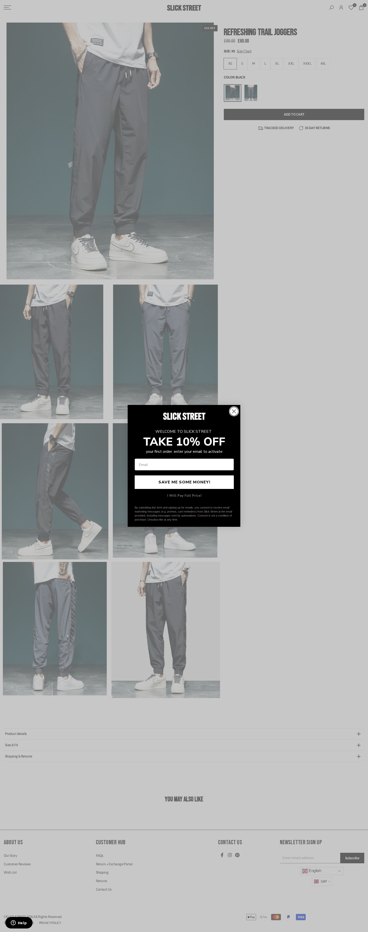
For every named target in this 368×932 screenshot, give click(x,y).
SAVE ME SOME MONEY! (184, 482)
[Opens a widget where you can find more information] (19, 923)
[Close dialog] (234, 411)
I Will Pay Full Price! (184, 496)
